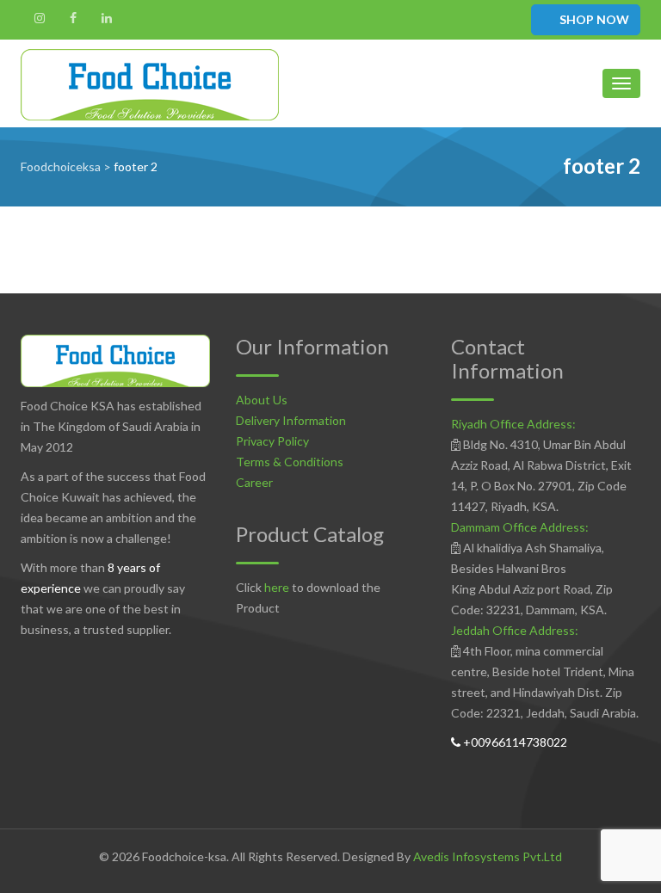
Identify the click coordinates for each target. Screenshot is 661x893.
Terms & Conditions (289, 461)
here (276, 587)
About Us (261, 399)
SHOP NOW (593, 19)
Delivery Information (291, 420)
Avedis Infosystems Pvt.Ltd (487, 856)
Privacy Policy (272, 441)
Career (254, 482)
